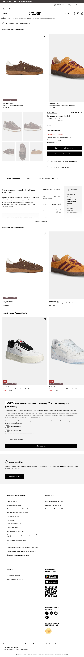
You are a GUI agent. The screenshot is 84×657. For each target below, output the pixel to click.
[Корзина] (82, 13)
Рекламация (11, 520)
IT (14, 649)
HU (13, 649)
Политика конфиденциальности (18, 555)
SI (19, 649)
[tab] (47, 178)
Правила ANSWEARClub (15, 531)
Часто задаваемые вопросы (16, 540)
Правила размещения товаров (17, 512)
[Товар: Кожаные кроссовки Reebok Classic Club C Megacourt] (24, 351)
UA (22, 649)
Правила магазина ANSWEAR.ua (18, 509)
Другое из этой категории (64, 148)
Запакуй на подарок (14, 524)
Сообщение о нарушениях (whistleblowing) (21, 551)
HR (12, 649)
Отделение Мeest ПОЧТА (54, 509)
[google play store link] (51, 577)
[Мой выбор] (78, 13)
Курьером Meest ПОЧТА (53, 505)
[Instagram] (51, 613)
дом (4, 18)
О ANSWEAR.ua (12, 501)
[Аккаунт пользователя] (74, 13)
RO (18, 649)
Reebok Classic (52, 113)
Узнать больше (14, 476)
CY (6, 649)
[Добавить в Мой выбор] (44, 35)
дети (5, 13)
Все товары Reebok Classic (64, 154)
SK (20, 649)
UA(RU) (25, 649)
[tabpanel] (42, 202)
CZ (8, 649)
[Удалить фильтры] (79, 1)
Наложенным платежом (15, 579)
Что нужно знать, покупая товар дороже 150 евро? (22, 535)
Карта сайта (59, 644)
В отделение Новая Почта (54, 501)
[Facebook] (47, 613)
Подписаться (41, 446)
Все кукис (49, 644)
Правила (27, 644)
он (10, 9)
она (4, 9)
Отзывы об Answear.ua (14, 505)
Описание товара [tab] (13, 179)
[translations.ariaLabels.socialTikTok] (47, 617)
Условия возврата (13, 516)
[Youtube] (56, 613)
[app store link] (51, 581)
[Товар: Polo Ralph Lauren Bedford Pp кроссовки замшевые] (24, 68)
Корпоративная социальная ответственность (22, 547)
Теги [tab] (28, 179)
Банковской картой (13, 576)
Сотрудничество (12, 527)
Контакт (9, 544)
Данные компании (38, 644)
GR (10, 649)
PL (16, 649)
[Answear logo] (35, 13)
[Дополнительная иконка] (48, 631)
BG (5, 649)
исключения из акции (33, 417)
